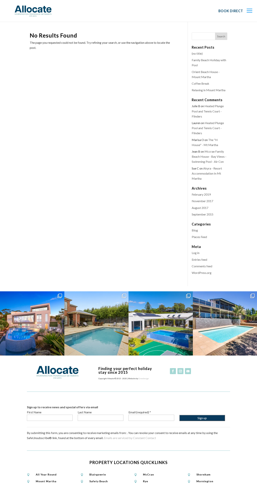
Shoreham (203, 474)
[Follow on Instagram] (180, 371)
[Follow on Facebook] (173, 371)
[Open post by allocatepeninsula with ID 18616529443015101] (32, 323)
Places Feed (199, 237)
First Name (34, 412)
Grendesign (143, 378)
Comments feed (202, 266)
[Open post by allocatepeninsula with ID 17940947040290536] (96, 323)
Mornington (204, 481)
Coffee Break (200, 83)
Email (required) (139, 412)
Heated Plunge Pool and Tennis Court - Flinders (208, 111)
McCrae (148, 474)
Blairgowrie (97, 474)
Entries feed (199, 259)
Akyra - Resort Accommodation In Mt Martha (207, 173)
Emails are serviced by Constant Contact (130, 438)
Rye (145, 481)
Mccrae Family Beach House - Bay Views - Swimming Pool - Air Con (209, 156)
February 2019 (201, 194)
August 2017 (200, 207)
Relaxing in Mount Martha (208, 90)
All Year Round (46, 474)
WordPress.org (201, 272)
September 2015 (202, 214)
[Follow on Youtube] (188, 371)
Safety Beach (98, 481)
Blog (195, 230)
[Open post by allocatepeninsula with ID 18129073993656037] (160, 323)
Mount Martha (46, 481)
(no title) (197, 53)
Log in (195, 253)
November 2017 (202, 201)
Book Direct (230, 11)
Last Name (85, 412)
